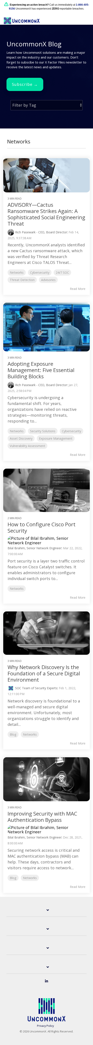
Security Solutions (42, 431)
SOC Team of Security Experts (36, 688)
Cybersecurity (39, 272)
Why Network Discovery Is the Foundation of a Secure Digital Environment (44, 673)
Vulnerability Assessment (27, 446)
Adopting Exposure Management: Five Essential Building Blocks (41, 370)
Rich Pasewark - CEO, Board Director (41, 232)
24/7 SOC (62, 272)
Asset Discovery (21, 438)
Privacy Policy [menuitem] (45, 1026)
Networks (17, 272)
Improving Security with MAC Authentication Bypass (42, 816)
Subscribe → (25, 84)
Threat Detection (22, 280)
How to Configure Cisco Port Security (41, 527)
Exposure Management (55, 438)
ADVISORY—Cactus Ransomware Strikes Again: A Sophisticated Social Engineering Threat (46, 214)
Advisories (48, 280)
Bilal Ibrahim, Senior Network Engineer (34, 548)
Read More (77, 289)
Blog (13, 734)
